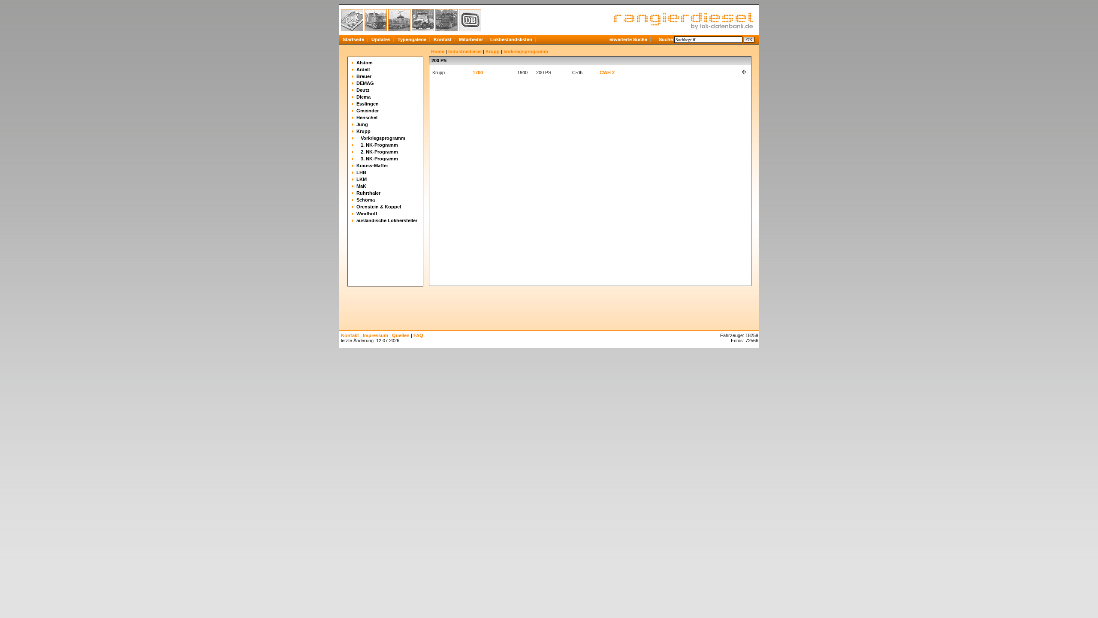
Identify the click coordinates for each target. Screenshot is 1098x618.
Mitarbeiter (471, 39)
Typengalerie (412, 39)
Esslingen (367, 103)
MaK (361, 186)
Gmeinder (367, 110)
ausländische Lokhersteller (386, 220)
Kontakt (443, 39)
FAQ (418, 335)
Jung (362, 124)
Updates (380, 39)
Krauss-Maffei (372, 165)
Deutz (363, 90)
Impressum (375, 335)
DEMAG (365, 83)
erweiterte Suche (628, 39)
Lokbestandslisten (511, 39)
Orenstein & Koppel (378, 206)
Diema (363, 96)
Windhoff (366, 213)
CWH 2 (607, 72)
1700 (478, 72)
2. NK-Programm (379, 151)
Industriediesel (465, 51)
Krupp (363, 131)
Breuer (363, 76)
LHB (361, 172)
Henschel (366, 117)
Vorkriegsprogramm (383, 138)
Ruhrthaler (368, 193)
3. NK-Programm (379, 158)
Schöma (365, 199)
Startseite (353, 39)
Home (437, 51)
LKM (361, 179)
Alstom (364, 62)
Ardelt (363, 69)
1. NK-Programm (379, 145)
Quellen (401, 335)
